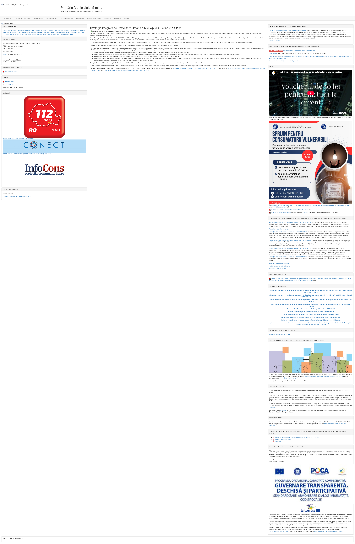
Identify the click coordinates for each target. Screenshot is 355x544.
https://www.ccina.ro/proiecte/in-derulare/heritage (328, 531)
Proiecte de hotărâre (9, 34)
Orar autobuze (8, 84)
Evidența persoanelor (67, 18)
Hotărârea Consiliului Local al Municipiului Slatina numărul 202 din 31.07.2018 (126, 70)
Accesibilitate (117, 18)
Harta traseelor (8, 82)
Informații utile (273, 53)
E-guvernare (16, 153)
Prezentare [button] (7, 18)
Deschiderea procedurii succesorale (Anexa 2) (28, 34)
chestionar (272, 407)
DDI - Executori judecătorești (51, 34)
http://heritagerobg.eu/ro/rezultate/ (279, 531)
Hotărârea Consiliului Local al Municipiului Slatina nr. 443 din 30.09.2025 (290, 248)
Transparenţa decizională (25, 32)
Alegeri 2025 (107, 18)
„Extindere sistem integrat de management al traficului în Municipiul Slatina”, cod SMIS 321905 (311, 320)
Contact (126, 18)
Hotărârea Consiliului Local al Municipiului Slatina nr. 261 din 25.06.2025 (290, 222)
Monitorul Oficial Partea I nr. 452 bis (279, 334)
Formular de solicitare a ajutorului (281, 212)
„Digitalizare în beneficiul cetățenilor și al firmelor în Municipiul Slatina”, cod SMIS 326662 (310, 314)
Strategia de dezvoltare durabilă (54, 32)
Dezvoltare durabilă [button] (51, 18)
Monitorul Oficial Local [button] (93, 18)
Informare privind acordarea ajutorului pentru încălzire (299, 51)
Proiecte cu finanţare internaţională (74, 32)
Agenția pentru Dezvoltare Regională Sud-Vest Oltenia (18, 138)
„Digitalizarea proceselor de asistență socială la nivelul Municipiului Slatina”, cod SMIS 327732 (310, 317)
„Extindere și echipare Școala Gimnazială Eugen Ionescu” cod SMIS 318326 (310, 312)
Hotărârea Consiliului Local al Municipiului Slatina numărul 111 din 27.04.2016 (195, 68)
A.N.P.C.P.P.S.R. (7, 153)
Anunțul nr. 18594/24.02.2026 (277, 269)
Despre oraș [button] (38, 18)
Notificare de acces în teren (282, 439)
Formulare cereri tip (39, 32)
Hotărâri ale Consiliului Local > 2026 (31, 30)
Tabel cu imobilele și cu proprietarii (279, 263)
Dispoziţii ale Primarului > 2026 (12, 30)
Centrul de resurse (274, 41)
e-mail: (5, 54)
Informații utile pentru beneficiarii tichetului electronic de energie (289, 210)
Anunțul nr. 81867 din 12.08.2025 (279, 229)
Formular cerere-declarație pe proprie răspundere (283, 61)
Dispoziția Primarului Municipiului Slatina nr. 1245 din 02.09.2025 (288, 232)
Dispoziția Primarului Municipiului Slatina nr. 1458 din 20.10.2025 (288, 257)
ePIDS (306, 212)
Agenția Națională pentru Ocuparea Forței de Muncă (35, 153)
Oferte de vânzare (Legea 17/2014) (53, 30)
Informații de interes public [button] (23, 18)
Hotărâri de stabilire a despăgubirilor (279, 266)
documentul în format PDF (291, 378)
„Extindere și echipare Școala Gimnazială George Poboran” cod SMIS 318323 (310, 309)
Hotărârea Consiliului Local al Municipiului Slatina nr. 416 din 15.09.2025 (290, 240)
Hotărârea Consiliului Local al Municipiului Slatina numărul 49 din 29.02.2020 (297, 437)
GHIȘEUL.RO (80, 18)
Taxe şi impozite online (66, 34)
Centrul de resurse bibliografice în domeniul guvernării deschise (287, 30)
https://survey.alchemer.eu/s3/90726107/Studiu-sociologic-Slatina (324, 376)
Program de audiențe (10, 72)
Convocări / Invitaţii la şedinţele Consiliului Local (17, 196)
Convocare (277, 441)
